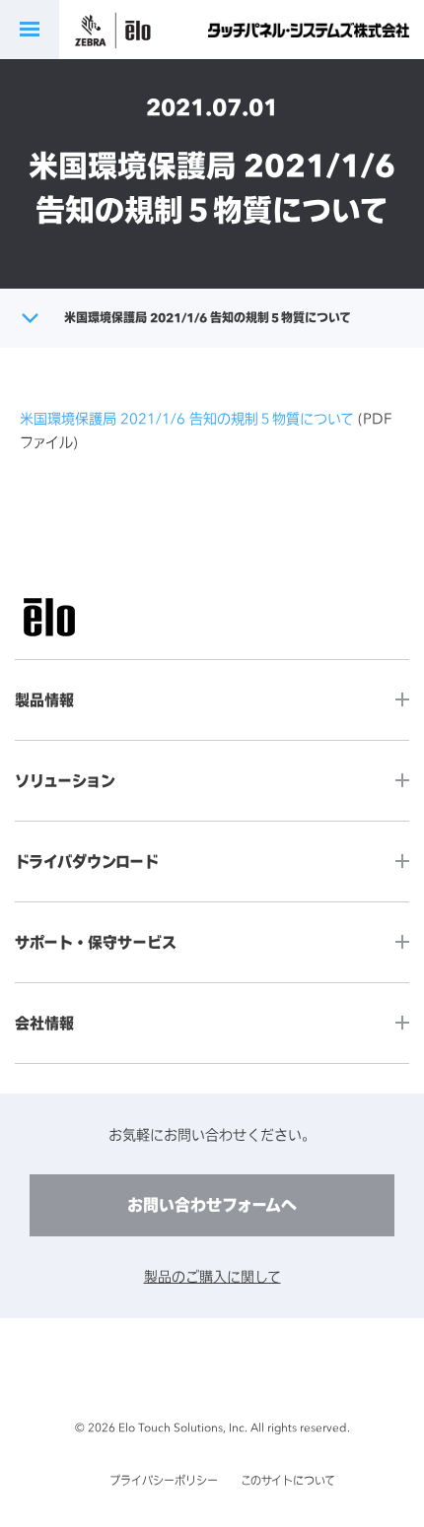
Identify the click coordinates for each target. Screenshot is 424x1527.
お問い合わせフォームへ (212, 1205)
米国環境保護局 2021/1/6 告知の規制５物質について (187, 418)
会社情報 (44, 1023)
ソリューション (65, 780)
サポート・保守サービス (96, 942)
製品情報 (44, 700)
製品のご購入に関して (212, 1276)
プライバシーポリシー (163, 1481)
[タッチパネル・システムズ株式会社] (308, 30)
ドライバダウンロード (87, 861)
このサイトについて (288, 1481)
